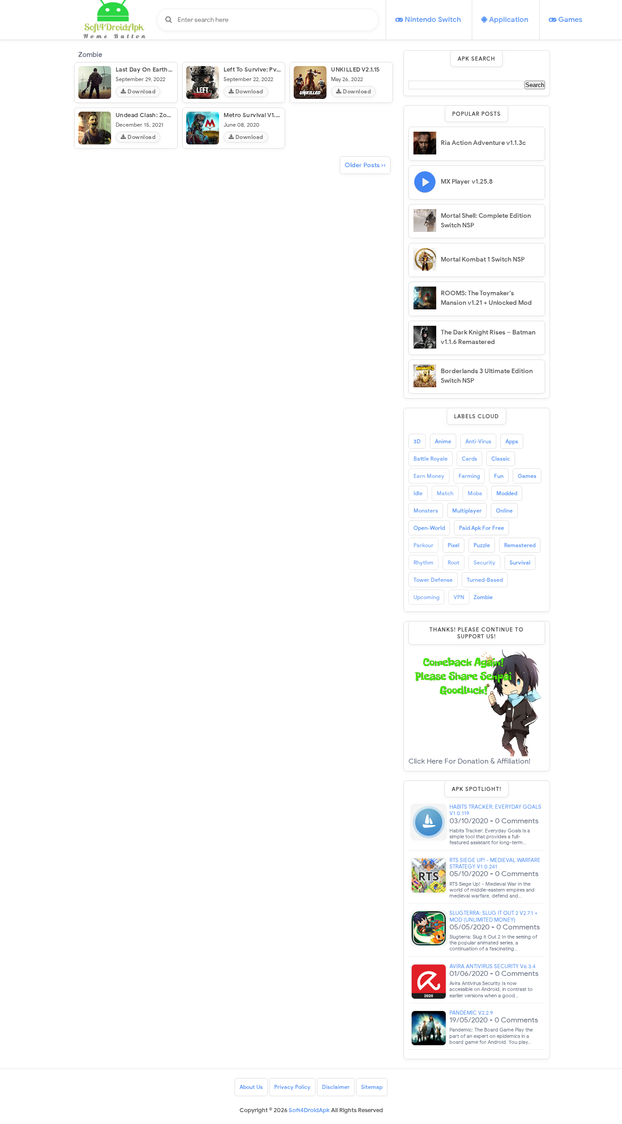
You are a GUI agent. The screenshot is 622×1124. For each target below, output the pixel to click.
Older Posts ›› (365, 165)
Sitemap (371, 1086)
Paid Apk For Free (481, 527)
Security (484, 562)
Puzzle (482, 545)
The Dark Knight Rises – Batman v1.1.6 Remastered (488, 337)
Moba (475, 493)
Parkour (423, 545)
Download (141, 91)
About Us (251, 1086)
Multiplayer (467, 510)
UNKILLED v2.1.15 (355, 69)
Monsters (425, 510)
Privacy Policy (292, 1086)
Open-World (429, 527)
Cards (469, 458)
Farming (469, 475)
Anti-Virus (478, 441)
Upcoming (426, 597)
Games (527, 475)
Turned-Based (485, 579)
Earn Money (428, 475)
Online (504, 510)
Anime (443, 441)
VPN (459, 597)
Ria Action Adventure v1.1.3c (483, 143)
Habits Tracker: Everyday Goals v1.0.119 (495, 810)
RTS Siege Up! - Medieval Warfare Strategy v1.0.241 (494, 863)
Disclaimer (336, 1086)
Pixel (453, 545)
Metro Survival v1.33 (253, 115)
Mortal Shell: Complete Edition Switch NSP (486, 220)
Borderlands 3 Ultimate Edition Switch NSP (487, 376)
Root (453, 562)
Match (445, 493)
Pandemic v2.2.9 (471, 1013)
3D (417, 441)
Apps (511, 441)
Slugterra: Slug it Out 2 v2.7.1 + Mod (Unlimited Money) (493, 916)
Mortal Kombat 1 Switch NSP (483, 259)
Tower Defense (433, 579)
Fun (499, 475)
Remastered (519, 545)
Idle (418, 493)
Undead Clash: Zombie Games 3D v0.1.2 (173, 115)
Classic (500, 458)
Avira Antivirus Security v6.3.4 (492, 966)
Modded (506, 493)
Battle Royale (430, 458)
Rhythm (423, 562)
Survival (520, 562)
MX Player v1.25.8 (467, 181)
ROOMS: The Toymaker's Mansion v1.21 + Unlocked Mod (486, 298)
